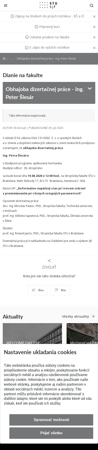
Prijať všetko (51, 433)
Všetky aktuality (75, 316)
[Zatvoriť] (5, 5)
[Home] (4, 58)
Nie (63, 290)
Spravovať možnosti (51, 420)
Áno (41, 290)
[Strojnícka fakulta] (48, 5)
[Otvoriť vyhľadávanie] (91, 5)
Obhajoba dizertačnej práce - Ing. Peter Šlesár (45, 93)
